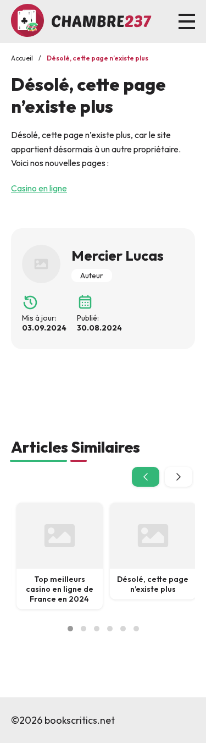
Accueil (22, 58)
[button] (70, 628)
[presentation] (145, 477)
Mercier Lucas (117, 255)
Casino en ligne (39, 188)
